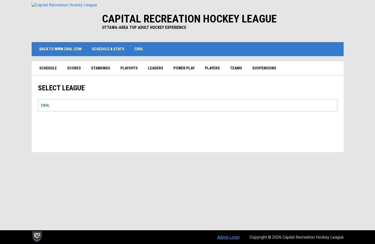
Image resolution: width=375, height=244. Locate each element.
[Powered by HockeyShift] (37, 236)
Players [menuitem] (212, 68)
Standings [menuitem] (100, 68)
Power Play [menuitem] (184, 68)
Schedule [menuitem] (48, 68)
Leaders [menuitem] (155, 68)
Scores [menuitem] (74, 68)
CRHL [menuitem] (138, 49)
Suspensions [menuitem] (264, 68)
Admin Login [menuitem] (228, 237)
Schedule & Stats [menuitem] (108, 49)
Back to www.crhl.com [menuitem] (62, 48)
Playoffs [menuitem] (129, 68)
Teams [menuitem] (236, 68)
